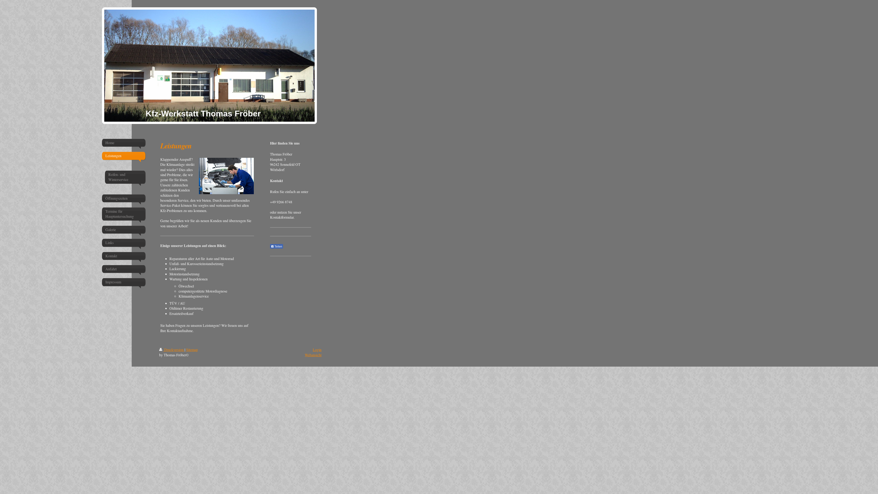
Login (317, 349)
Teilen (278, 246)
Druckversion (174, 349)
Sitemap (192, 349)
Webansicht (313, 354)
